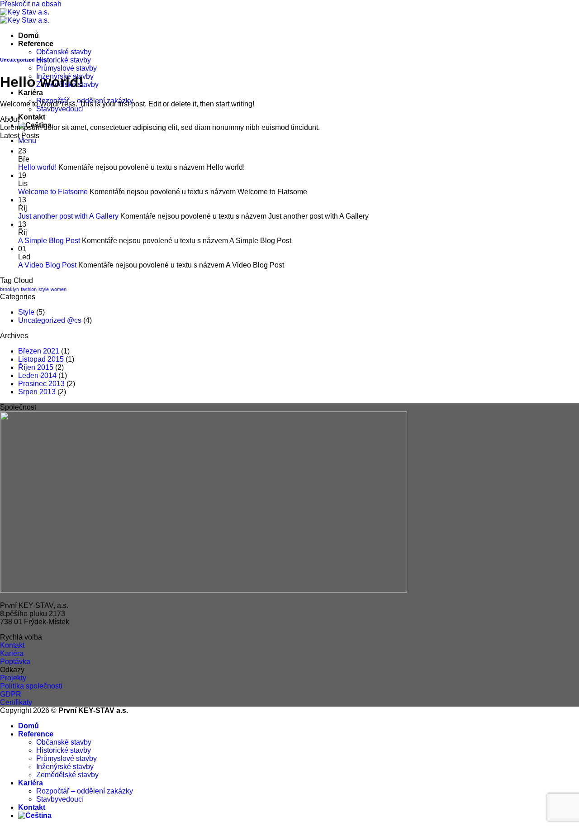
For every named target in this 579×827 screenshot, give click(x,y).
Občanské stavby (63, 52)
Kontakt (31, 117)
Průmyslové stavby (66, 68)
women (58, 289)
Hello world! (37, 167)
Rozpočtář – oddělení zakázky (84, 791)
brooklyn (9, 289)
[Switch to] (35, 815)
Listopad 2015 (41, 359)
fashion (29, 289)
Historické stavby (63, 60)
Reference (35, 44)
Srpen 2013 (37, 392)
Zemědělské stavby (67, 775)
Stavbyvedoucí (60, 109)
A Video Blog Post (47, 265)
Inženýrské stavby (65, 766)
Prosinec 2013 (41, 383)
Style (26, 312)
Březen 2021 (38, 351)
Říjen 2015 (35, 367)
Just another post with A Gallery (68, 216)
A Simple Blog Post (49, 240)
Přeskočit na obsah (31, 4)
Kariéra (30, 92)
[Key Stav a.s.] (24, 16)
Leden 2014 (37, 375)
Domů (28, 35)
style (43, 289)
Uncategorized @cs (23, 59)
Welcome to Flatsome (53, 192)
